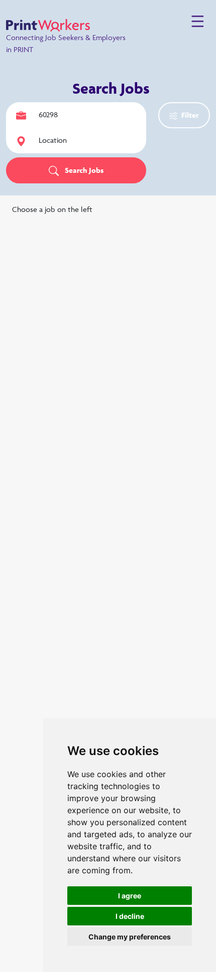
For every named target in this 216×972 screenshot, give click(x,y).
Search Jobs (83, 170)
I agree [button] (129, 895)
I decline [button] (130, 916)
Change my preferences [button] (129, 936)
